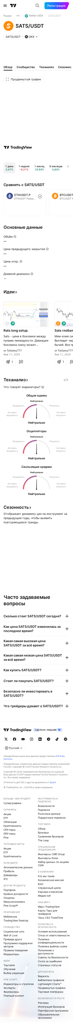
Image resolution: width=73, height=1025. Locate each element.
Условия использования (52, 931)
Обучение (9, 969)
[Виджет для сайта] (65, 379)
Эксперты (9, 987)
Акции (7, 814)
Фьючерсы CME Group (51, 854)
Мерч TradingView (49, 906)
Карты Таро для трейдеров (47, 912)
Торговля (9, 965)
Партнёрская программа (53, 1010)
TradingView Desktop (16, 920)
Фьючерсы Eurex (48, 858)
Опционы (9, 897)
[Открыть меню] (5, 5)
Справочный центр (49, 887)
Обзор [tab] (8, 67)
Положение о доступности (46, 952)
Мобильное (10, 916)
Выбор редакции (14, 972)
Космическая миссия (51, 880)
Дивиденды (11, 875)
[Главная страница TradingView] (13, 5)
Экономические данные (18, 867)
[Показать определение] (14, 236)
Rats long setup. (16, 330)
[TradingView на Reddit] (65, 739)
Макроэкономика (14, 901)
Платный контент (14, 995)
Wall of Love (11, 935)
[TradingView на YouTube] (23, 739)
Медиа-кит (44, 895)
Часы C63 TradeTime (50, 917)
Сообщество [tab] (26, 67)
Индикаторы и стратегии (19, 983)
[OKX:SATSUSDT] (58, 323)
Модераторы (11, 954)
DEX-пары (10, 833)
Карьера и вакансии (50, 891)
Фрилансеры (11, 991)
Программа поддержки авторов (18, 945)
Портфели (9, 889)
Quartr (53, 782)
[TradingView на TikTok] (57, 739)
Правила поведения (16, 950)
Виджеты (43, 976)
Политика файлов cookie (52, 946)
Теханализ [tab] (46, 67)
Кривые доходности (16, 893)
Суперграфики (12, 803)
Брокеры (43, 832)
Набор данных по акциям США (53, 863)
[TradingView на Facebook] (14, 739)
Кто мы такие (46, 876)
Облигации (10, 821)
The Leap (43, 840)
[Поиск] (37, 5)
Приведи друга (13, 939)
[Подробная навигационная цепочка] (18, 15)
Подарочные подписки (52, 817)
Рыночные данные (49, 813)
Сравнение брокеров (51, 836)
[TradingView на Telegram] (48, 739)
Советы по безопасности (53, 957)
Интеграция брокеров (51, 1006)
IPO (6, 878)
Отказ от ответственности (53, 935)
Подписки (44, 809)
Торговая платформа (50, 991)
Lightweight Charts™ (49, 983)
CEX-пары (10, 829)
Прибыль (9, 871)
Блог (40, 883)
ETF (6, 817)
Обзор (42, 828)
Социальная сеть (14, 931)
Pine (6, 837)
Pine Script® (11, 905)
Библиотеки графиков (51, 980)
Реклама (43, 1002)
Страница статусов (49, 965)
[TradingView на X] (6, 739)
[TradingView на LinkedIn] (40, 739)
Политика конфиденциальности (51, 941)
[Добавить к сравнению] (40, 196)
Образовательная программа (48, 1016)
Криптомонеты (12, 825)
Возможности (46, 805)
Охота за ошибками (50, 961)
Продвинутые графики (51, 987)
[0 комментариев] (20, 361)
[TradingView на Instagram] (31, 739)
